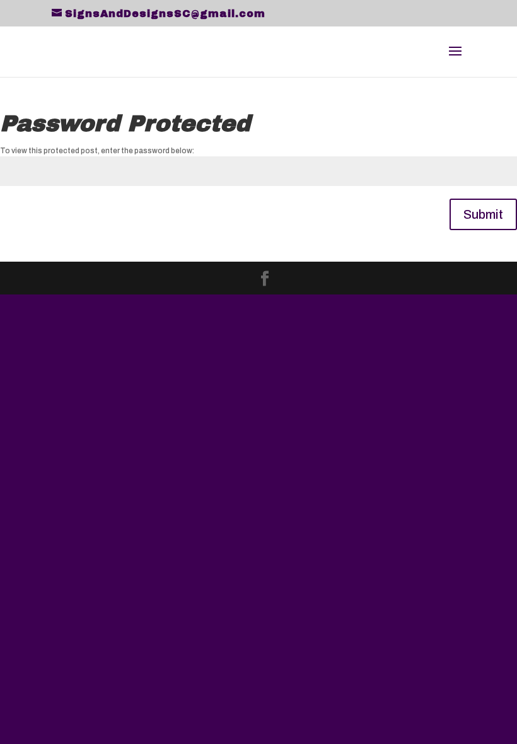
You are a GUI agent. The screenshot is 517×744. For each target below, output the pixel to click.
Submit (483, 214)
